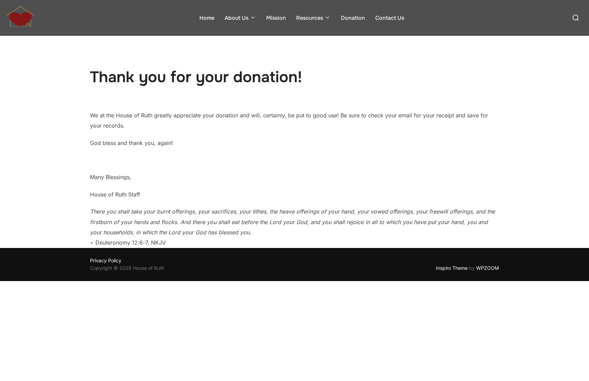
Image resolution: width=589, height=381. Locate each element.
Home (206, 17)
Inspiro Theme (452, 268)
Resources (309, 17)
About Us (236, 17)
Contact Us (389, 17)
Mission (276, 17)
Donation (353, 17)
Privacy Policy (105, 260)
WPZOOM (487, 268)
